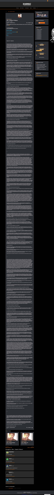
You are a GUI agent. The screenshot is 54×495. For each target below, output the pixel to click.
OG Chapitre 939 (39, 35)
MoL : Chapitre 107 (25, 442)
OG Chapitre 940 (39, 34)
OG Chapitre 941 (39, 33)
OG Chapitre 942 (39, 32)
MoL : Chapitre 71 (28, 22)
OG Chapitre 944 (39, 30)
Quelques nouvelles (39, 29)
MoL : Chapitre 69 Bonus (11, 22)
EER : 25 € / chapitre (9, 30)
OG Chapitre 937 (39, 37)
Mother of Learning (9, 441)
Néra (37, 65)
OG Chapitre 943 (39, 31)
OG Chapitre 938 (39, 36)
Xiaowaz (27, 3)
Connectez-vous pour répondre (10, 455)
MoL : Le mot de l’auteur (11, 442)
